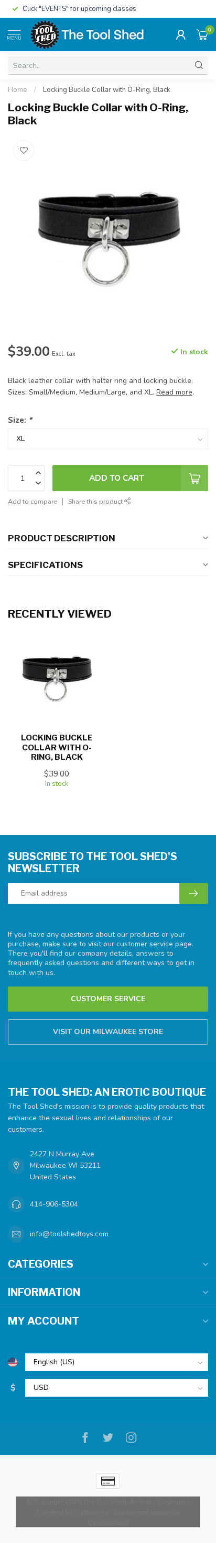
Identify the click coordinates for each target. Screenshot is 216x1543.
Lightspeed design (142, 1511)
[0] (202, 34)
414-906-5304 (54, 1204)
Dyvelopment (108, 1521)
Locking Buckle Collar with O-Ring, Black (106, 90)
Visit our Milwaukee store (108, 1032)
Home (17, 90)
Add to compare (32, 501)
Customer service (108, 999)
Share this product (96, 501)
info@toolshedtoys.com (69, 1234)
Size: (20, 419)
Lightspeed (91, 1511)
